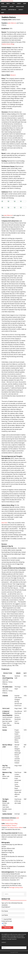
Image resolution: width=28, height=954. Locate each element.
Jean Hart (4, 523)
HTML (5, 923)
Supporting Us (12, 9)
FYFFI (13, 3)
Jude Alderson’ (8, 215)
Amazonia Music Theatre (9, 825)
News (24, 3)
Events (19, 3)
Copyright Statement (11, 939)
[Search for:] (14, 894)
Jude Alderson (12, 23)
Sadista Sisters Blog (8, 44)
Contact (20, 9)
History (11, 6)
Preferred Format (7, 921)
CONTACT (4, 942)
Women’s (13, 75)
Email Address (6, 907)
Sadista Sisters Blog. (11, 823)
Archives (3, 9)
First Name (5, 911)
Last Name (5, 915)
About (8, 3)
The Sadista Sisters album (15, 827)
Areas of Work (20, 6)
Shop (2, 12)
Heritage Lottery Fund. (16, 887)
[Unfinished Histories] (6, 1)
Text (4, 925)
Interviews (4, 6)
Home (2, 3)
